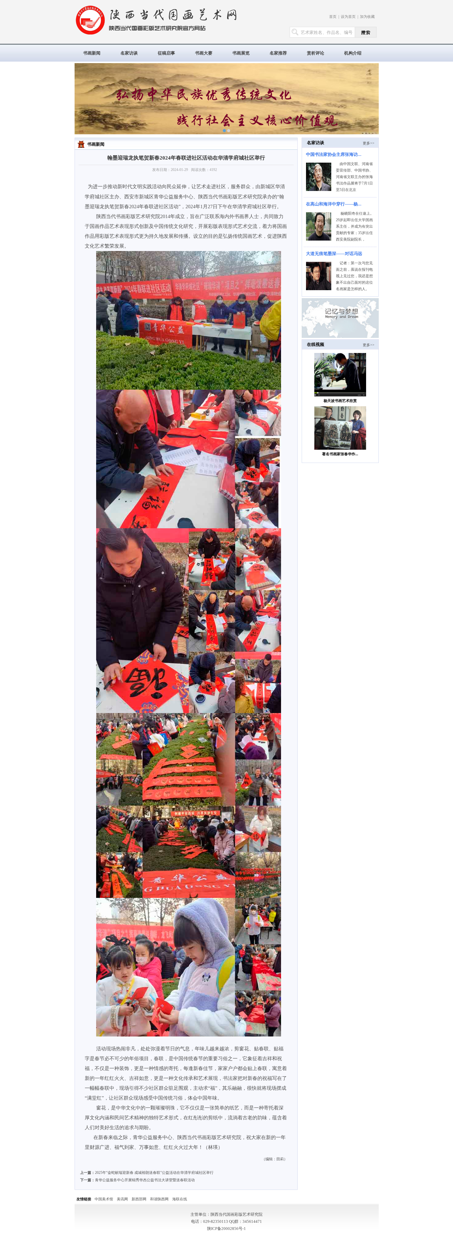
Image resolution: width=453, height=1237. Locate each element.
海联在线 (179, 1199)
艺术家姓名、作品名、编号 (327, 32)
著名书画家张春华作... (340, 454)
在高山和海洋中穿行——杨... (333, 204)
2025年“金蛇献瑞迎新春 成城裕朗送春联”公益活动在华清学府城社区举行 (154, 1172)
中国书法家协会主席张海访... (333, 154)
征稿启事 (166, 53)
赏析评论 (315, 53)
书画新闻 (91, 53)
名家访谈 (129, 53)
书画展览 (241, 53)
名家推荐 (278, 53)
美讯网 (122, 1199)
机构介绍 (352, 53)
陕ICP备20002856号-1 (226, 1228)
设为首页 (348, 16)
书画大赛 (203, 53)
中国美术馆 (104, 1199)
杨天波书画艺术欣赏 (340, 401)
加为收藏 (367, 16)
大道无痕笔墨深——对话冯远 (334, 253)
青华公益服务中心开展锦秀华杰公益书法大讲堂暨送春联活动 (145, 1180)
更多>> (368, 143)
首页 (333, 16)
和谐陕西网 (159, 1199)
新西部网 (139, 1199)
